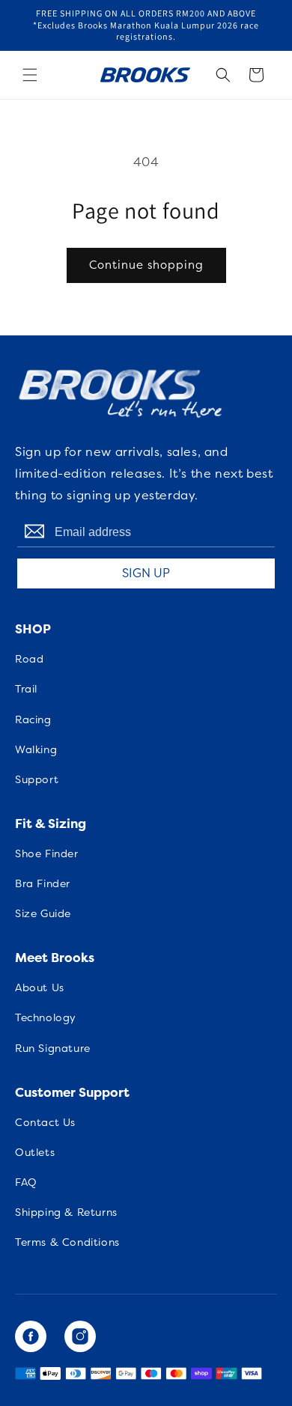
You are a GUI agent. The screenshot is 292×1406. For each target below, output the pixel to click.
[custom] (30, 1336)
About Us (39, 987)
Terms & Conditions (67, 1242)
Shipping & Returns (66, 1212)
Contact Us (45, 1122)
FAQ (26, 1182)
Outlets (35, 1152)
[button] (29, 74)
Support (36, 779)
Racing (33, 719)
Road (29, 659)
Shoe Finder (47, 853)
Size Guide (43, 913)
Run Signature (53, 1048)
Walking (36, 749)
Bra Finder (42, 883)
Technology (45, 1017)
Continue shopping (146, 264)
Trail (26, 689)
